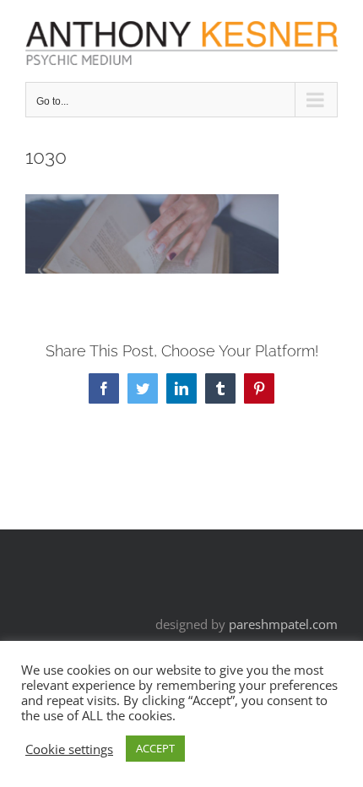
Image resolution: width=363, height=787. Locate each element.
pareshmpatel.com (283, 624)
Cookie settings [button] (69, 749)
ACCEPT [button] (155, 748)
